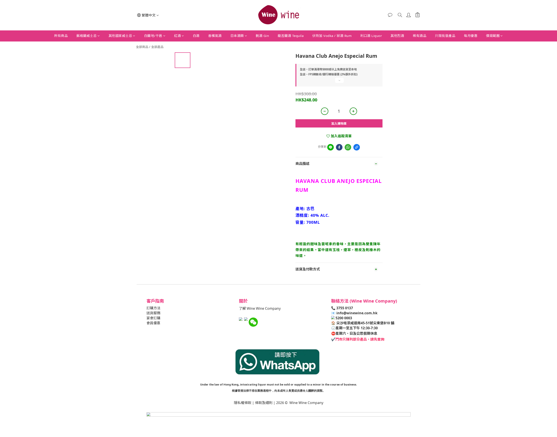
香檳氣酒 (215, 35)
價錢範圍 (493, 35)
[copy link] (356, 147)
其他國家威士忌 (120, 35)
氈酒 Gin (262, 35)
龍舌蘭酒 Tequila (291, 35)
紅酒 (177, 35)
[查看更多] (339, 82)
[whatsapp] (348, 147)
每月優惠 (470, 35)
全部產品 (157, 47)
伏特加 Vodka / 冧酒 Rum (332, 35)
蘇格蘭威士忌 (86, 35)
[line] (330, 147)
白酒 (196, 35)
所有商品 (61, 35)
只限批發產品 (445, 35)
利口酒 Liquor (371, 35)
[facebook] (339, 147)
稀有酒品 (419, 35)
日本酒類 (237, 35)
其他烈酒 (397, 35)
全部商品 (142, 47)
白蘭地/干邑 (153, 35)
